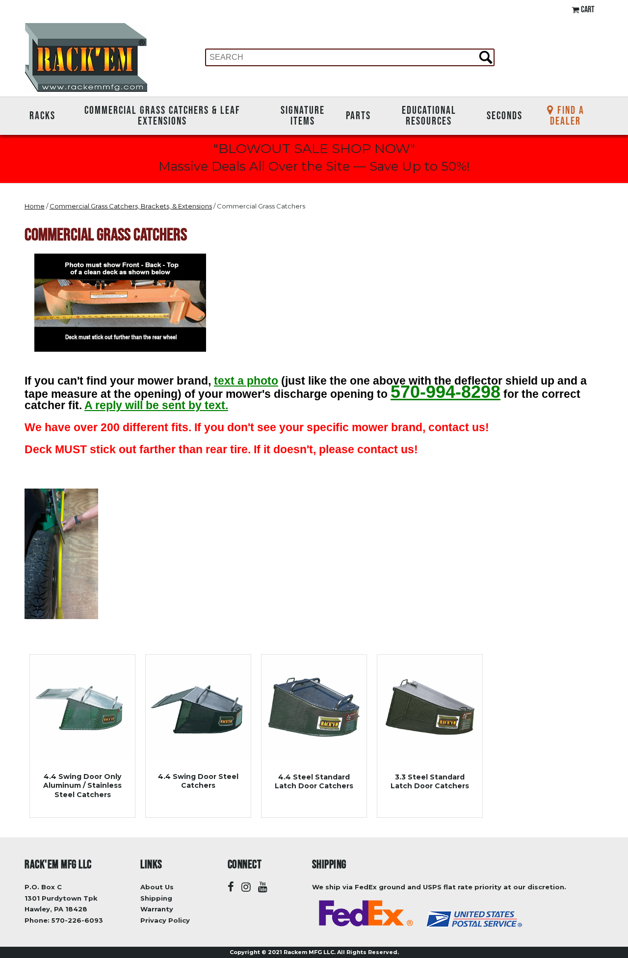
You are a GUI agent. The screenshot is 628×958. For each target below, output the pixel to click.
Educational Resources (429, 115)
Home (35, 206)
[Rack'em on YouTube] (262, 887)
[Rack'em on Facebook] (231, 887)
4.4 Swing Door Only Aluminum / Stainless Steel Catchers (82, 785)
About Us (157, 887)
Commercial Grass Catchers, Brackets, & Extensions (131, 206)
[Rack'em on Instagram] (246, 887)
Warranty (156, 909)
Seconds (505, 115)
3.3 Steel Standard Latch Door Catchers (430, 781)
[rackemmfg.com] (86, 56)
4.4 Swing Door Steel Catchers (198, 781)
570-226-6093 (77, 920)
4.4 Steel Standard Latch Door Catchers (314, 781)
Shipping (156, 898)
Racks (42, 115)
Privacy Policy (165, 920)
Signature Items (303, 115)
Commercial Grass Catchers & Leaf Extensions (162, 115)
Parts (358, 115)
